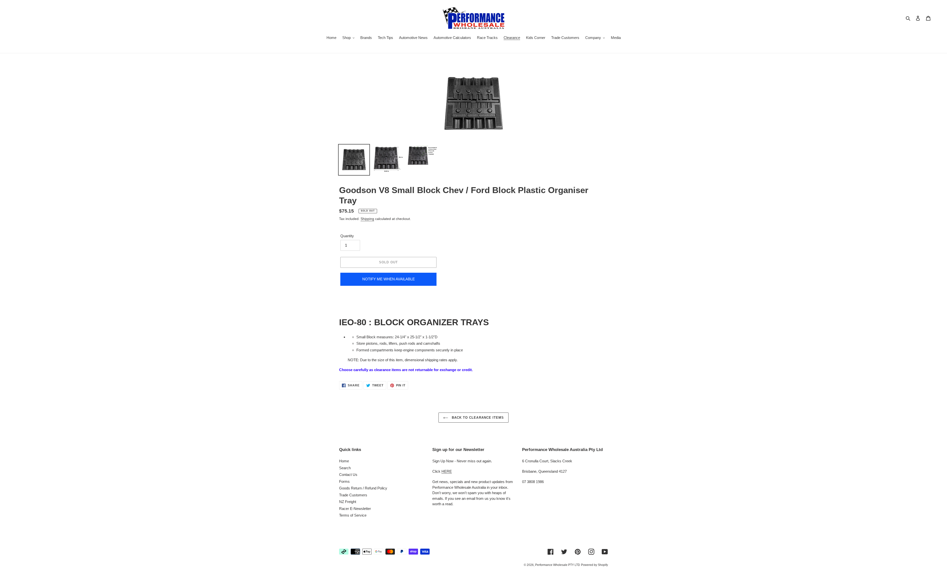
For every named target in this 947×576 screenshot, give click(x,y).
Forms (344, 481)
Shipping (367, 219)
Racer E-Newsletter (355, 508)
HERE (446, 471)
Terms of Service (352, 515)
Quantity (347, 236)
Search (345, 468)
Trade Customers (353, 495)
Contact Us (348, 474)
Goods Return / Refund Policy (363, 488)
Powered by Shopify (594, 565)
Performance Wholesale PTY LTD (557, 565)
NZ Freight (347, 502)
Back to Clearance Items (477, 417)
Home (344, 461)
